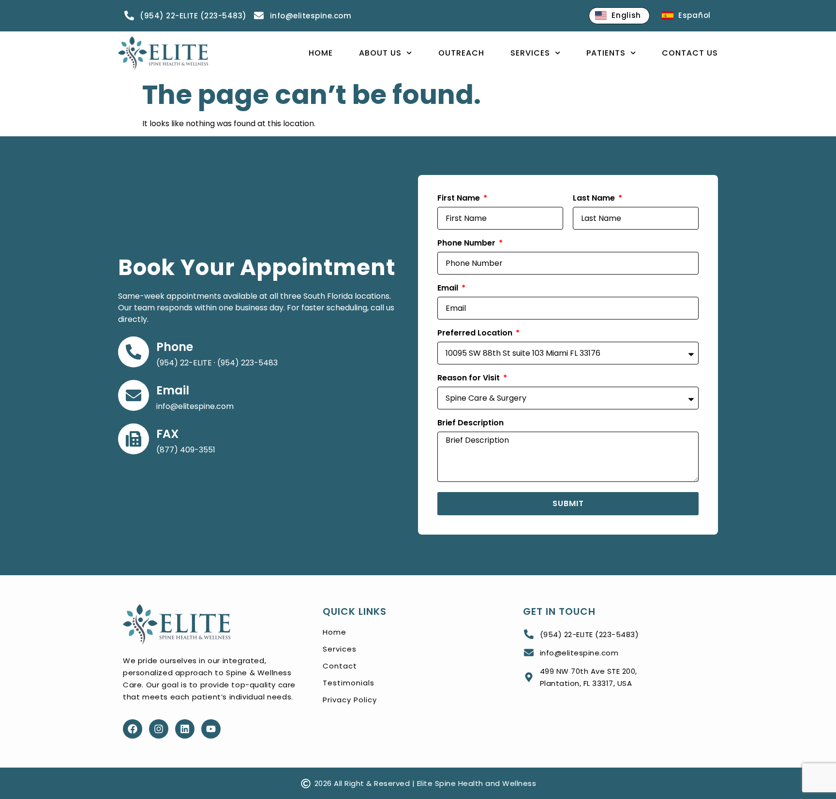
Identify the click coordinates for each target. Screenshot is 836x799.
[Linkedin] (184, 729)
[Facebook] (132, 729)
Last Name (595, 198)
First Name (459, 198)
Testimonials (348, 682)
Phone (174, 347)
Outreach (461, 52)
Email (172, 390)
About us (380, 52)
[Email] (133, 395)
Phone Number (467, 243)
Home (321, 52)
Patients (606, 52)
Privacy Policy (350, 699)
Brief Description (470, 423)
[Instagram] (158, 729)
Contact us (690, 52)
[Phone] (133, 351)
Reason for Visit (469, 378)
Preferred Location (475, 333)
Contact (340, 665)
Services (530, 52)
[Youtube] (211, 729)
